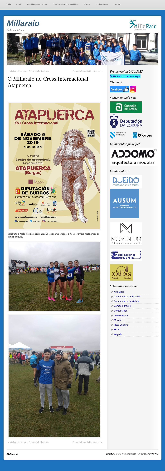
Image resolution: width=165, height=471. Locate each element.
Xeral (116, 329)
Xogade (118, 334)
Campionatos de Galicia (126, 301)
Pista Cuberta (121, 324)
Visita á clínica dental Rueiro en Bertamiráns (28, 71)
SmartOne (110, 454)
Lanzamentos (121, 315)
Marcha (118, 320)
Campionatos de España (127, 296)
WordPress (153, 454)
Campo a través (122, 305)
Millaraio (23, 23)
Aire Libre (119, 291)
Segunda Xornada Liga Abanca (88, 71)
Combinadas (120, 310)
